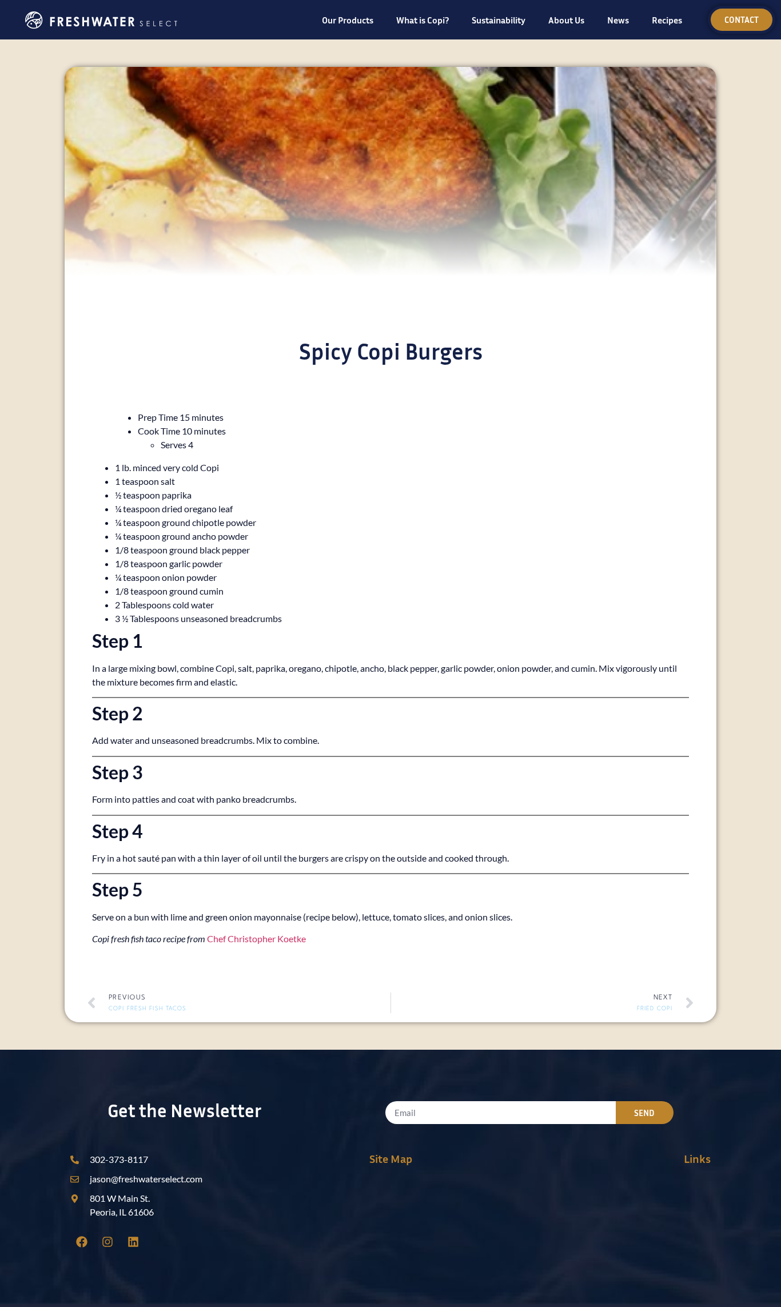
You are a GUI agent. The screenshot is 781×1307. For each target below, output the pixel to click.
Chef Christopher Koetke (256, 938)
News (618, 20)
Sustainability (498, 20)
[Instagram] (107, 1241)
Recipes (667, 20)
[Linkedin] (133, 1241)
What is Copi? (422, 20)
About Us (566, 20)
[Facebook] (81, 1241)
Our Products (347, 20)
